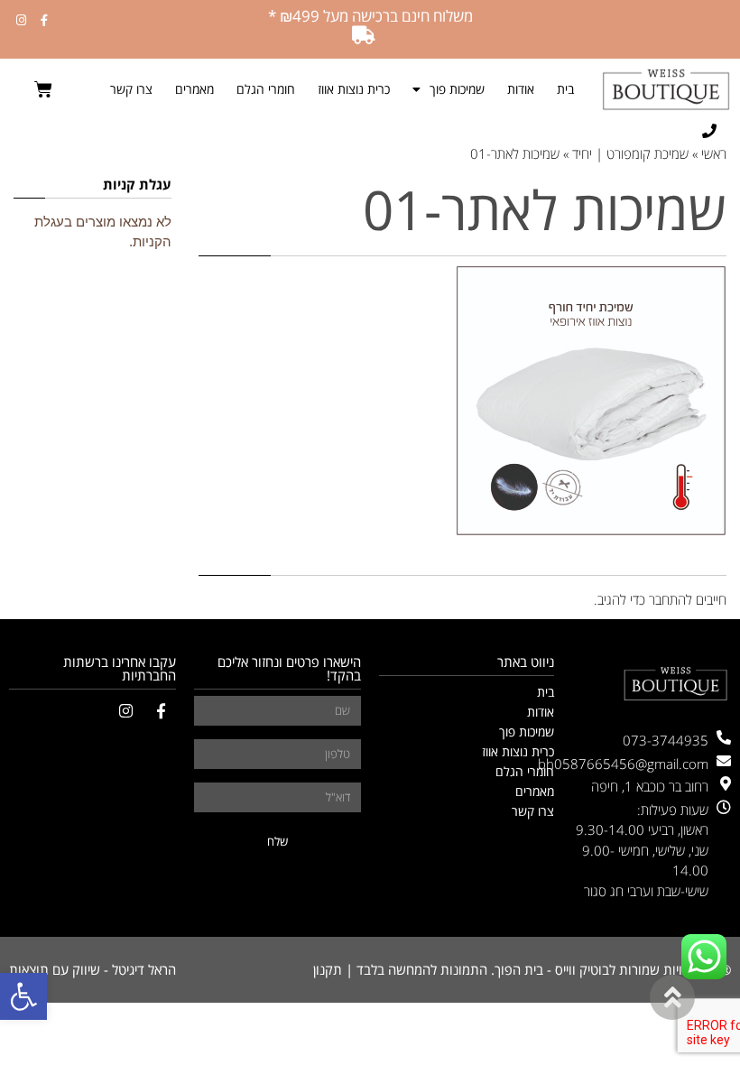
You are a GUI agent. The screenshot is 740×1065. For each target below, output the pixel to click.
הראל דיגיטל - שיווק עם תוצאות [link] (92, 969)
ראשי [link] (713, 153)
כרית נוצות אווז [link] (354, 88)
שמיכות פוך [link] (457, 88)
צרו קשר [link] (131, 88)
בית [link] (565, 88)
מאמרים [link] (194, 88)
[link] (23, 996)
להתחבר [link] (670, 599)
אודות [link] (520, 88)
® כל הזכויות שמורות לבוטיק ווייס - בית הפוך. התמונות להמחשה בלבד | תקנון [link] (522, 969)
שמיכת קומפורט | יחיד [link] (630, 153)
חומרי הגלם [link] (265, 88)
